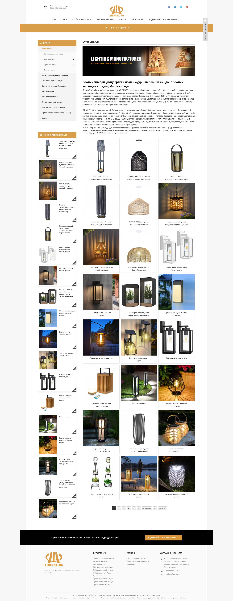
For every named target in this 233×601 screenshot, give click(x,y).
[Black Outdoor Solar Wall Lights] (139, 337)
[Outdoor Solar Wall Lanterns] (101, 337)
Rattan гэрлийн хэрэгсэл (166, 130)
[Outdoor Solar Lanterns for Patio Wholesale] (176, 156)
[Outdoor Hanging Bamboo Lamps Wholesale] (176, 201)
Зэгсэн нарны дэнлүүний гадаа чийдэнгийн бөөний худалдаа (67, 484)
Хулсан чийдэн (49, 64)
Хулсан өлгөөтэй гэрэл (110, 598)
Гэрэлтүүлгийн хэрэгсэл (76, 19)
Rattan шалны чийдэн (102, 573)
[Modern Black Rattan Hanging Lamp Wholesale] (139, 156)
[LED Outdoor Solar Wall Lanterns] (101, 292)
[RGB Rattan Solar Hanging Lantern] (176, 474)
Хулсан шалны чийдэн (102, 584)
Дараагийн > (146, 508)
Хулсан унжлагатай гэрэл (103, 578)
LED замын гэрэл (65, 416)
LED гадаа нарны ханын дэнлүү (66, 269)
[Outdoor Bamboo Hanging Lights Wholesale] (101, 247)
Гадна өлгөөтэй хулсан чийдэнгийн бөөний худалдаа (66, 164)
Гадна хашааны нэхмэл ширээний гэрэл (66, 397)
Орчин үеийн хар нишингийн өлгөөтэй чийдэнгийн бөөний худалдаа (138, 178)
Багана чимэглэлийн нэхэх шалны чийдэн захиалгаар (66, 208)
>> (155, 508)
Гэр (54, 19)
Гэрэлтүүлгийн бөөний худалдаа (55, 75)
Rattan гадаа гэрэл (50, 96)
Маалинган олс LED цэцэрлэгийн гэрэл (67, 502)
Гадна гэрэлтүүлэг (100, 561)
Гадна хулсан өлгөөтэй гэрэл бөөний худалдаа (66, 186)
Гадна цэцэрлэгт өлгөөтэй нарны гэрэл (65, 440)
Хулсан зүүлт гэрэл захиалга (53, 107)
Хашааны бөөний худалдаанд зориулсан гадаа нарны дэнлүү (66, 229)
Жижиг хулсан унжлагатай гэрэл (174, 598)
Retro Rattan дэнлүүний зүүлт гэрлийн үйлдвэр (139, 223)
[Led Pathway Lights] (139, 383)
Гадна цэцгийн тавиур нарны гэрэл (101, 495)
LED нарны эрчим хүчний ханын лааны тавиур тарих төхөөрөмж (66, 293)
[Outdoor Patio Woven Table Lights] (101, 383)
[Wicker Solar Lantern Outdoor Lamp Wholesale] (139, 428)
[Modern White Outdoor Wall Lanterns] (176, 247)
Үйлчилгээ (137, 19)
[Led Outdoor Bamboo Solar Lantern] (139, 474)
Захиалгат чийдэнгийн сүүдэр (54, 86)
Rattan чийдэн (49, 59)
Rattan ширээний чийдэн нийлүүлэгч (112, 133)
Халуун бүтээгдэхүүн (133, 595)
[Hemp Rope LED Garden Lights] (176, 428)
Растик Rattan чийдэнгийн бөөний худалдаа (138, 268)
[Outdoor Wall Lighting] (176, 337)
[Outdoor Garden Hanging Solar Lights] (176, 383)
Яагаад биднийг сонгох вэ (137, 558)
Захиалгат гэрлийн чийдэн (54, 54)
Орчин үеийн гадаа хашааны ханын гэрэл (67, 313)
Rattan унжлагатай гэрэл (103, 567)
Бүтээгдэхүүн (104, 19)
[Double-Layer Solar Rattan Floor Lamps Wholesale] (101, 156)
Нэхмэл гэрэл (49, 70)
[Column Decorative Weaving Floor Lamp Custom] (101, 201)
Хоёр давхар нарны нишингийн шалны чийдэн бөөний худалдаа (67, 144)
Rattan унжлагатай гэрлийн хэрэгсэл (139, 130)
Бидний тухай (132, 564)
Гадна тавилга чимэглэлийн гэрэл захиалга (107, 130)
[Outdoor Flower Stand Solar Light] (101, 474)
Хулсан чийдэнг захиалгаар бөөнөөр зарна (56, 115)
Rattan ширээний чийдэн (103, 570)
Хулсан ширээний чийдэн (52, 102)
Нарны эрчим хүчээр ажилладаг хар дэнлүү (66, 461)
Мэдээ (122, 19)
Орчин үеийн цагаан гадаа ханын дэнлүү (64, 249)
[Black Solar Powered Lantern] (101, 428)
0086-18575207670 (172, 570)
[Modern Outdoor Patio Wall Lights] (176, 292)
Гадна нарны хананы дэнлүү (65, 333)
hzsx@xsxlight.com (171, 574)
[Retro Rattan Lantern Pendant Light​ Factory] (139, 201)
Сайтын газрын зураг (151, 595)
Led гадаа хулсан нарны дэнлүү (139, 495)
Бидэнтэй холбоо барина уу (165, 19)
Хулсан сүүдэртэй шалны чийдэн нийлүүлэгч (82, 598)
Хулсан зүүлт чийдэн (128, 598)
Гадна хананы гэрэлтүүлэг (65, 375)
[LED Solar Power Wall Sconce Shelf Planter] (139, 292)
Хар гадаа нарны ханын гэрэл (66, 354)
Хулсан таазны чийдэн (55, 598)
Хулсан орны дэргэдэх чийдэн (149, 598)
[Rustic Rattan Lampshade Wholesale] (139, 247)
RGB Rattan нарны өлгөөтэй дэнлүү (176, 495)
